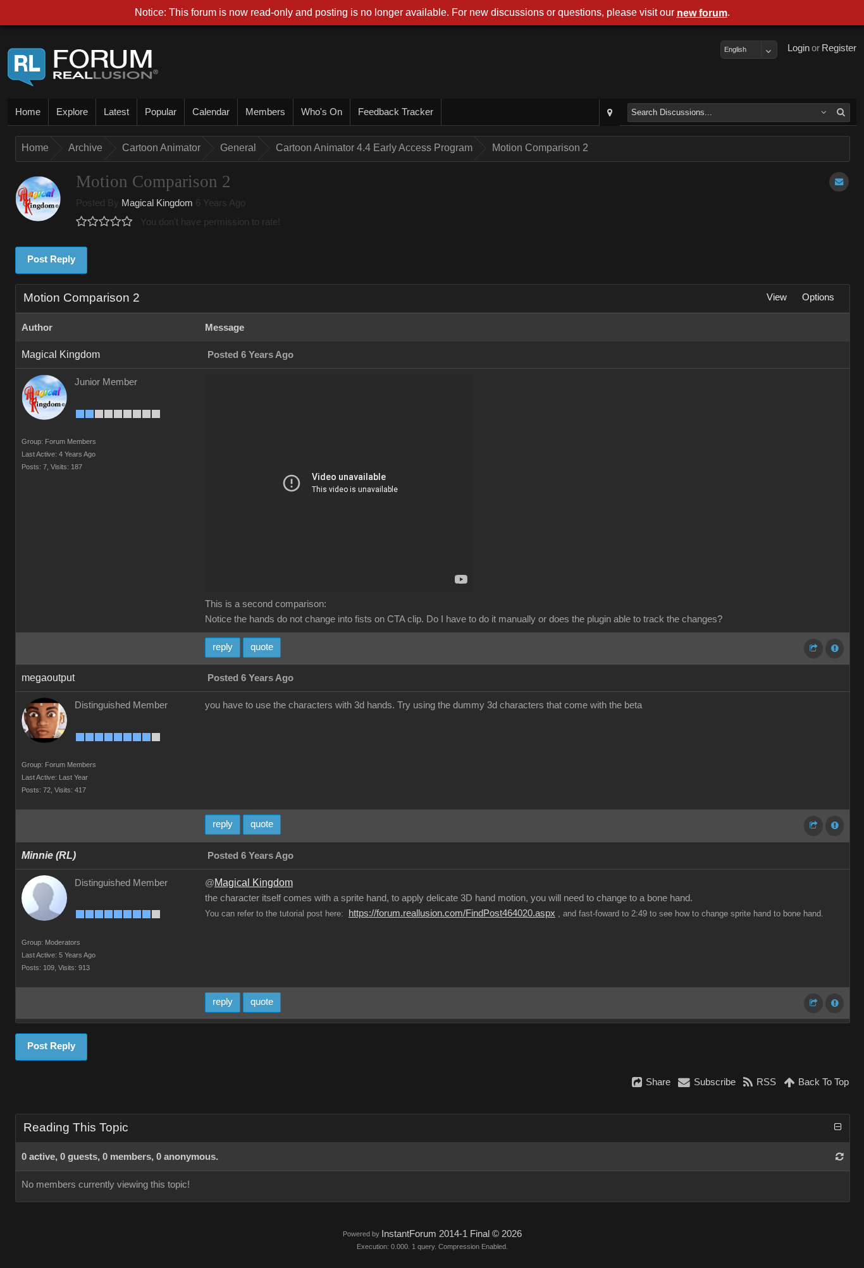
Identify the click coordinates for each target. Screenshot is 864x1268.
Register (839, 48)
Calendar (211, 112)
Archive (85, 147)
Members (265, 112)
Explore (72, 112)
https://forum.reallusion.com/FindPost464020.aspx (452, 913)
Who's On (321, 112)
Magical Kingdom (157, 203)
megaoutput (48, 677)
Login (798, 48)
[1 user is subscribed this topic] (839, 182)
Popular (160, 112)
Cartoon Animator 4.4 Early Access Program (374, 147)
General (238, 147)
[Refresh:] (840, 1157)
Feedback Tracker (395, 112)
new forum (702, 13)
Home (27, 112)
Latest (116, 112)
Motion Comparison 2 (540, 147)
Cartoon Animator (161, 147)
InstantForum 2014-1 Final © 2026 (451, 1234)
